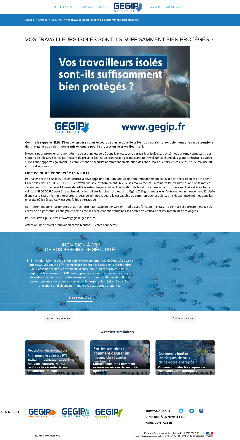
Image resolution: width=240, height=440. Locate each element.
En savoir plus (80, 297)
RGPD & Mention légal (48, 435)
